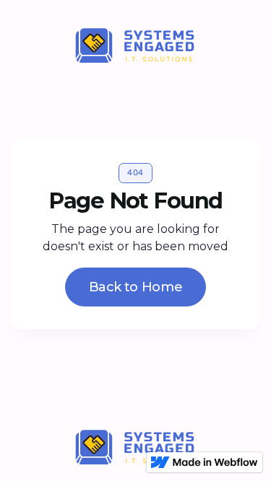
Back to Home (136, 286)
